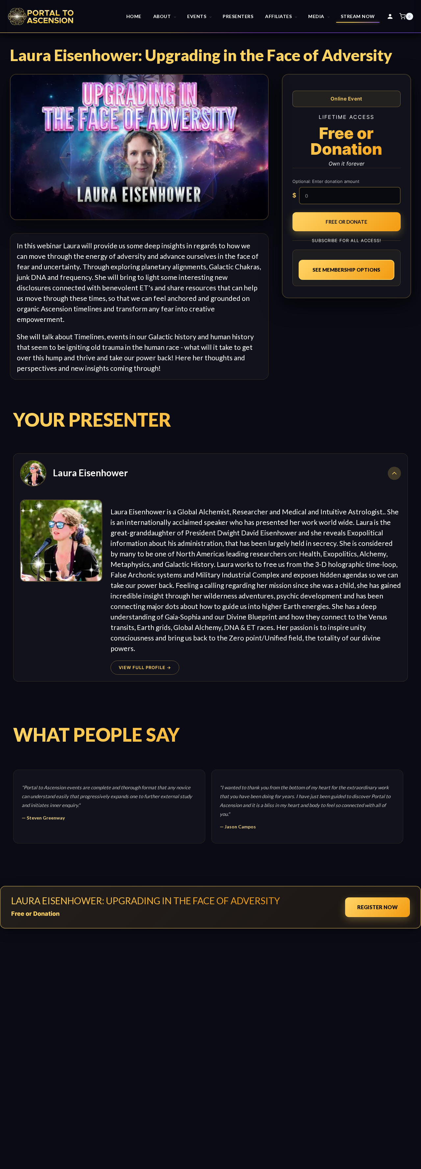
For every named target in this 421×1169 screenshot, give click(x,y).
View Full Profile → (145, 667)
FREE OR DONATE (346, 222)
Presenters (238, 16)
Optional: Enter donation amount (325, 181)
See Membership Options (346, 270)
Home (133, 16)
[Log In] (390, 16)
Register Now (377, 907)
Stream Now (358, 16)
